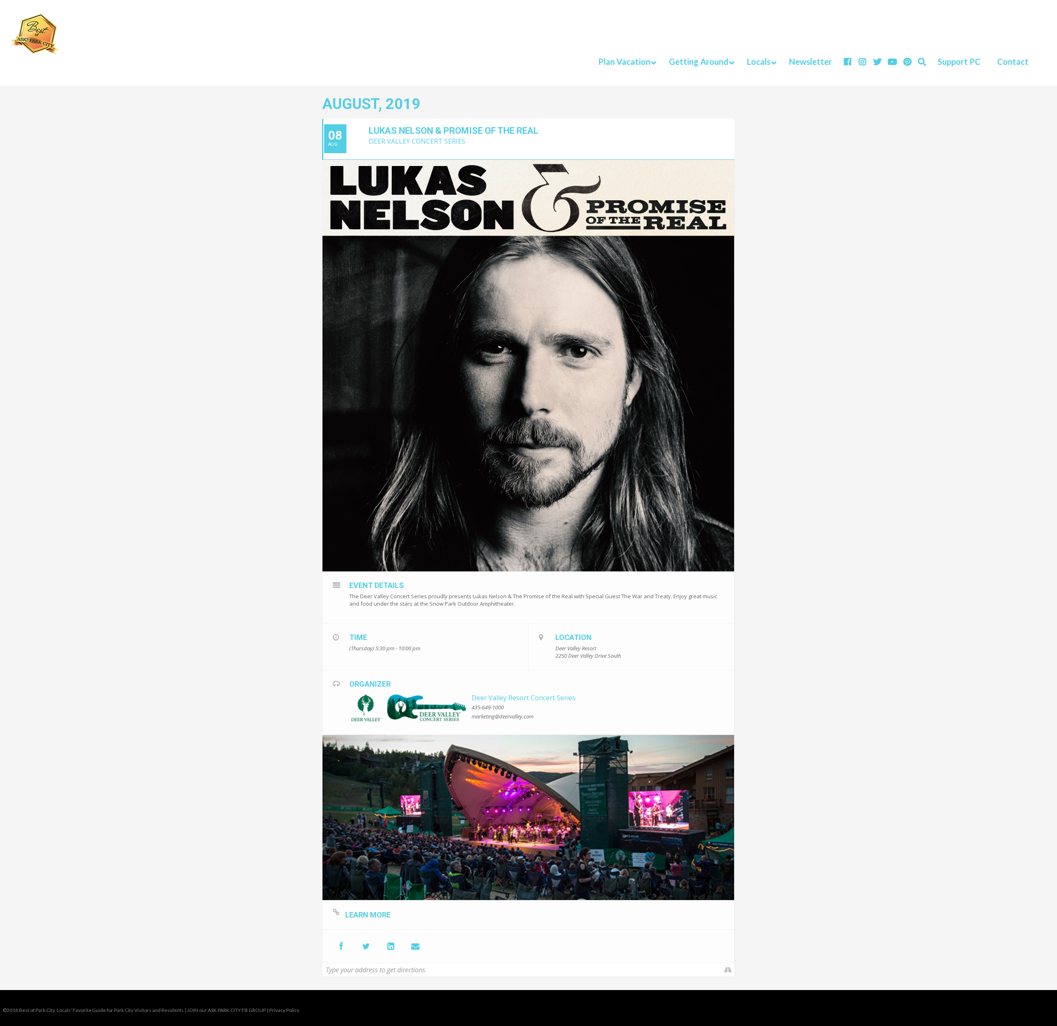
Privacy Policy (284, 1010)
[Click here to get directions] (727, 969)
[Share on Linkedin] (390, 946)
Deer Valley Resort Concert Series (524, 697)
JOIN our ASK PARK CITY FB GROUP (226, 1010)
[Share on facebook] (341, 946)
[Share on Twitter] (365, 946)
